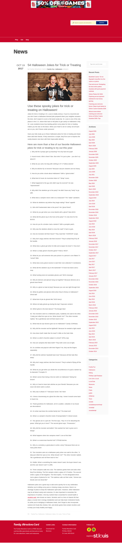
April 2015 (92, 337)
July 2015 (92, 328)
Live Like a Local (94, 378)
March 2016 (92, 305)
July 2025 (92, 169)
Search (101, 22)
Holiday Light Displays (95, 375)
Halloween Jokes (50, 514)
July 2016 (92, 293)
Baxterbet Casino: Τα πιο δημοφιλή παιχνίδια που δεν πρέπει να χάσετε (97, 79)
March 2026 (92, 145)
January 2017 (93, 276)
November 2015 (93, 316)
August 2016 (92, 290)
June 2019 (92, 203)
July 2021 (92, 174)
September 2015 (94, 322)
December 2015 (93, 313)
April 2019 (92, 206)
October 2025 (93, 160)
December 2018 (93, 209)
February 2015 (93, 342)
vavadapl (91, 407)
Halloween (58, 69)
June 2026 (92, 137)
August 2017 (92, 255)
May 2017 (92, 264)
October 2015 (93, 319)
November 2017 (93, 247)
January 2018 (93, 241)
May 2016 (92, 299)
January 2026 (93, 151)
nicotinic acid (32, 497)
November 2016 (93, 282)
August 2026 (92, 131)
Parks (90, 390)
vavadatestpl (92, 410)
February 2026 (93, 148)
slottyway (91, 396)
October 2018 (93, 215)
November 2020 (93, 177)
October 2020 (93, 180)
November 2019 (93, 192)
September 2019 (94, 195)
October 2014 (93, 351)
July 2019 (92, 200)
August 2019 (92, 198)
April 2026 (92, 143)
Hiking (91, 373)
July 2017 (92, 258)
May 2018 (92, 229)
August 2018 (92, 221)
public (90, 393)
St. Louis (59, 514)
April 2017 (92, 267)
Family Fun (50, 69)
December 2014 (93, 348)
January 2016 (93, 311)
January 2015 (93, 345)
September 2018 (94, 218)
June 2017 (92, 261)
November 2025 (93, 157)
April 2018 (92, 232)
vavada (91, 401)
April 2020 (92, 186)
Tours (90, 399)
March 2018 (92, 235)
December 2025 (93, 154)
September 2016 (94, 287)
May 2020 (92, 183)
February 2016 (93, 308)
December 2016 (93, 279)
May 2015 (92, 334)
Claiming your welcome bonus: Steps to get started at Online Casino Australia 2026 (97, 106)
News (90, 387)
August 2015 (92, 325)
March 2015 (92, 339)
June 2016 (92, 296)
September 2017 (94, 253)
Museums (92, 384)
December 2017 (93, 244)
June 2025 (92, 171)
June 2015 (92, 331)
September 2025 (94, 163)
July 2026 (92, 134)
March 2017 (92, 270)
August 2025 (92, 166)
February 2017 (93, 273)
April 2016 (92, 302)
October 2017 (93, 250)
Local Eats (92, 381)
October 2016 (93, 284)
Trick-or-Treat (66, 514)
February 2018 (93, 238)
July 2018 (92, 224)
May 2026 (92, 140)
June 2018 (92, 227)
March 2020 (92, 189)
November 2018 (93, 212)
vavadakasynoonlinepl (95, 404)
